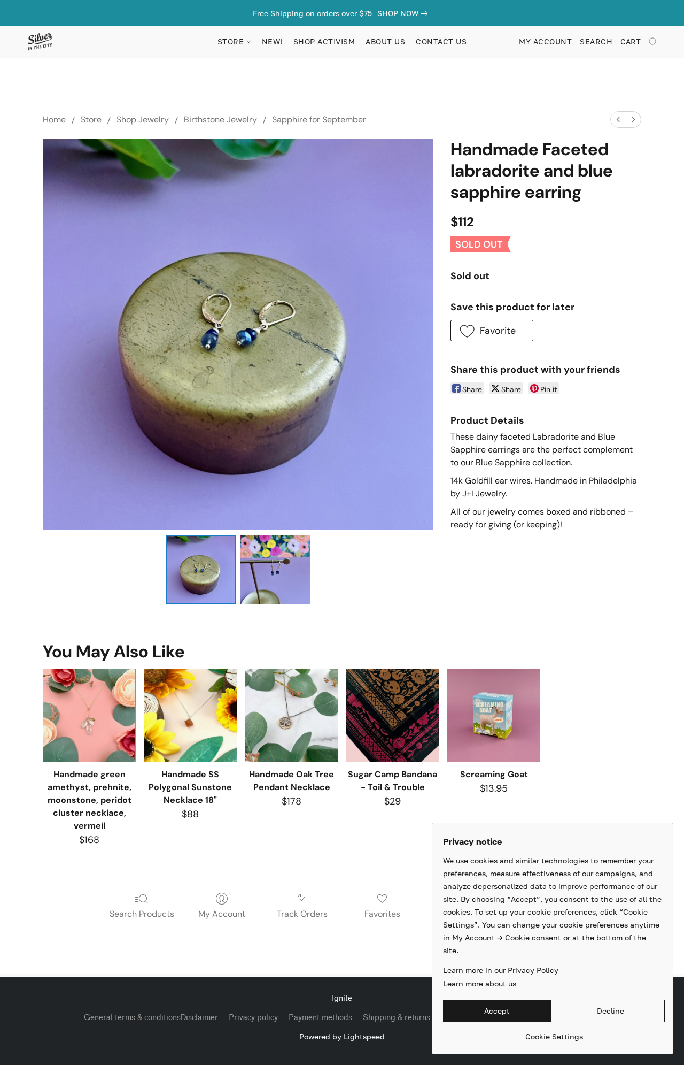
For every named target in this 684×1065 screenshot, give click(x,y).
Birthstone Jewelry (220, 119)
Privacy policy (253, 1017)
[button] (40, 41)
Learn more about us (479, 983)
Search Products (142, 914)
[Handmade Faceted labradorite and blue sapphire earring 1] (274, 569)
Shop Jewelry (142, 119)
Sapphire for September (319, 119)
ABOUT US (385, 41)
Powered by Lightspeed (342, 1036)
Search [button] (596, 41)
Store (91, 119)
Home (54, 119)
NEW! (272, 41)
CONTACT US (441, 41)
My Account (221, 914)
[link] (404, 13)
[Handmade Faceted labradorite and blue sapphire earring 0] (201, 569)
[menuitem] (618, 119)
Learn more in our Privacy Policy (500, 970)
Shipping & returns (396, 1017)
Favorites (382, 914)
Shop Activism (324, 41)
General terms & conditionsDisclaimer (151, 1017)
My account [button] (545, 41)
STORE (231, 41)
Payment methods (320, 1017)
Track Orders (302, 914)
